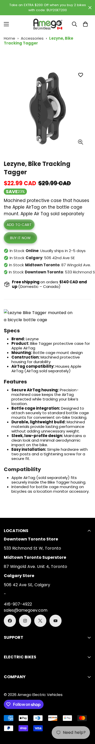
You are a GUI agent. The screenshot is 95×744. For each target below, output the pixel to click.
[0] (85, 24)
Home (9, 38)
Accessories (32, 38)
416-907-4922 (18, 604)
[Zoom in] (80, 142)
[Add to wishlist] (80, 75)
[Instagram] (25, 621)
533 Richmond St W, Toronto (32, 548)
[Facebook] (10, 621)
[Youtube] (55, 621)
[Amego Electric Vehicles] (47, 24)
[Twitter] (40, 621)
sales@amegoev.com (25, 610)
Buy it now (20, 237)
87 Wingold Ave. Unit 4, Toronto (35, 566)
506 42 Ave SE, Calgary (27, 585)
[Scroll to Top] (86, 717)
